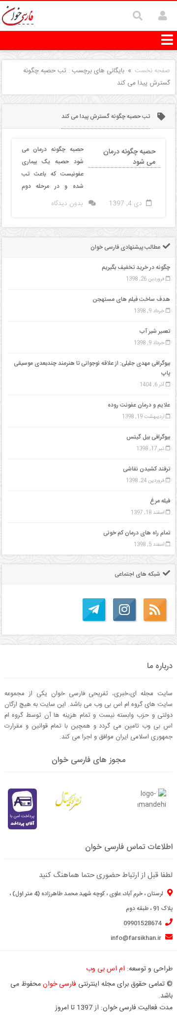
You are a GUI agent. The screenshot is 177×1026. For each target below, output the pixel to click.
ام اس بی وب (105, 969)
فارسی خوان (59, 984)
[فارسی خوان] (18, 16)
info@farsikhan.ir (137, 938)
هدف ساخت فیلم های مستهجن (131, 299)
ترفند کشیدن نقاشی (146, 469)
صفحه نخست (152, 70)
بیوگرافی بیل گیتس (148, 437)
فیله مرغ (160, 501)
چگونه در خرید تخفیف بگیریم (136, 267)
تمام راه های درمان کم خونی (136, 533)
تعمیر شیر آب (154, 331)
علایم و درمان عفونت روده (139, 405)
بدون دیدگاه (67, 203)
